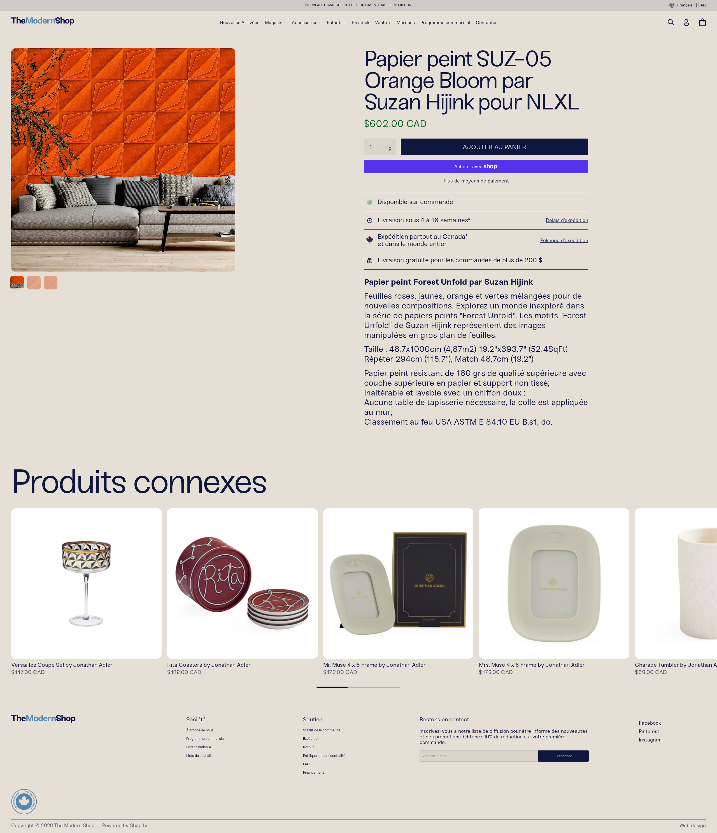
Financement (313, 772)
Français (685, 5)
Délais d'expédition (567, 220)
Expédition (311, 738)
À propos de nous (199, 730)
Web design (692, 826)
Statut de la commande (322, 730)
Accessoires (305, 22)
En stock (360, 22)
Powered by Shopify (124, 826)
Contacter (486, 22)
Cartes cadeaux (198, 747)
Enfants (335, 22)
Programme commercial (445, 22)
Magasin (274, 22)
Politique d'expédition (564, 241)
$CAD (700, 5)
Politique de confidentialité (324, 756)
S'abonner (564, 756)
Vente (381, 22)
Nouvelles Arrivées (239, 22)
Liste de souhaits (199, 756)
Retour (308, 747)
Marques (406, 22)
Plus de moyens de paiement (476, 181)
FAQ (306, 764)
